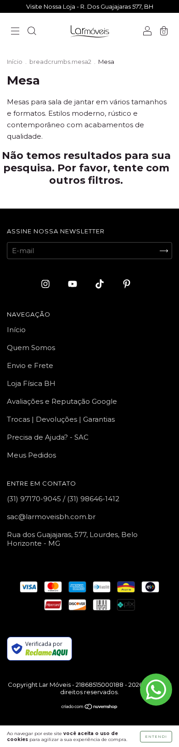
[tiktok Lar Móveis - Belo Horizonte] (100, 284)
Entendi (156, 736)
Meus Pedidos (31, 455)
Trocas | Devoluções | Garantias (61, 419)
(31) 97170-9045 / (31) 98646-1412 (63, 498)
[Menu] (15, 32)
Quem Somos (31, 347)
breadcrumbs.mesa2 (60, 61)
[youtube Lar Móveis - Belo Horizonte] (73, 284)
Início (14, 61)
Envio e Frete (30, 365)
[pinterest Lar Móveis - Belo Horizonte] (126, 284)
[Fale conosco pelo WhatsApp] (156, 689)
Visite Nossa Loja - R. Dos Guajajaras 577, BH (89, 6)
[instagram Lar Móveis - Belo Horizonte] (46, 284)
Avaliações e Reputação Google (62, 401)
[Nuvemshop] (89, 707)
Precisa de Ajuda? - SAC (48, 437)
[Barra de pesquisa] (31, 32)
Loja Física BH (31, 383)
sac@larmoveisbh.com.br (51, 516)
